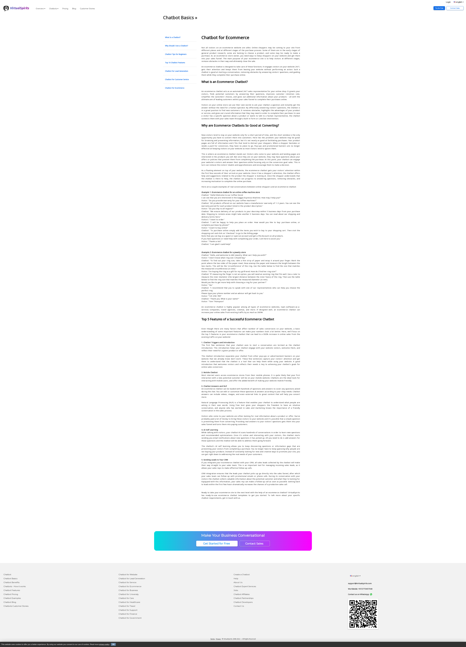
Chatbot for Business (128, 590)
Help (236, 578)
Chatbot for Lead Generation (176, 71)
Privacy (218, 639)
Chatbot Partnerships (243, 598)
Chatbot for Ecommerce (174, 88)
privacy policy (104, 644)
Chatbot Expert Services (245, 586)
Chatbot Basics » (180, 18)
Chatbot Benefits (11, 582)
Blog (74, 9)
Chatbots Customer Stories (16, 606)
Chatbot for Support (128, 610)
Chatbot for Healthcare (129, 602)
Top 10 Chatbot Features (175, 62)
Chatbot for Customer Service (177, 79)
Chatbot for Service (127, 582)
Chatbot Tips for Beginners (176, 54)
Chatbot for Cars (126, 598)
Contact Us (239, 606)
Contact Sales (455, 8)
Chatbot (7, 574)
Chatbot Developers (243, 602)
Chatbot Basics (10, 578)
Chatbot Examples (12, 598)
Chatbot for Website (128, 574)
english (459, 2)
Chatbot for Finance (128, 614)
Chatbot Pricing (11, 594)
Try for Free (439, 8)
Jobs (236, 590)
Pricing (65, 9)
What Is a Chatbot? (173, 37)
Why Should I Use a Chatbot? (176, 46)
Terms (212, 639)
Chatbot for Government (130, 618)
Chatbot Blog (10, 602)
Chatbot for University (129, 594)
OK (113, 644)
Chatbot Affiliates (242, 594)
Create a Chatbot (242, 574)
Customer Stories (87, 9)
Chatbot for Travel (127, 606)
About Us (238, 582)
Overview (40, 9)
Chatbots (53, 9)
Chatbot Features (12, 590)
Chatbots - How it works (15, 586)
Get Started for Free (217, 543)
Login (448, 2)
